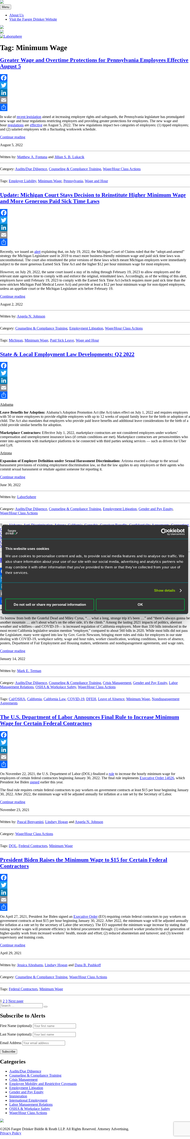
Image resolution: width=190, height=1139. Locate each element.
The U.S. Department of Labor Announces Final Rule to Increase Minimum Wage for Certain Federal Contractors (89, 720)
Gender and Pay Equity (156, 509)
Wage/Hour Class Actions (122, 169)
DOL (13, 846)
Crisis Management (117, 683)
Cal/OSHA (17, 699)
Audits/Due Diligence (31, 169)
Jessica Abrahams (30, 965)
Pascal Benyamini (30, 822)
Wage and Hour (96, 181)
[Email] (95, 100)
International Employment (28, 1100)
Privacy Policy (10, 1133)
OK (140, 604)
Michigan (16, 340)
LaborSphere (26, 497)
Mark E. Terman (29, 671)
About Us (16, 15)
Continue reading (12, 137)
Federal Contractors (33, 846)
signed (34, 782)
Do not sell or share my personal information (50, 604)
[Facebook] (95, 78)
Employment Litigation (86, 328)
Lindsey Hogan (56, 822)
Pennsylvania (73, 181)
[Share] (95, 107)
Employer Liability (22, 181)
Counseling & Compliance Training (75, 169)
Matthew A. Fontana (32, 157)
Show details (164, 590)
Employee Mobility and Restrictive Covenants (43, 1084)
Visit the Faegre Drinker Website (33, 19)
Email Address (10, 1043)
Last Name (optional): (16, 1034)
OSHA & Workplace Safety (55, 687)
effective (36, 125)
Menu (5, 7)
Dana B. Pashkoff (88, 965)
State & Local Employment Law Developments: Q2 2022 (67, 354)
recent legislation (29, 117)
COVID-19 (75, 699)
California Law (55, 699)
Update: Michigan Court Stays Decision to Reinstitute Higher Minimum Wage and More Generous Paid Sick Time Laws (93, 198)
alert (37, 252)
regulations (16, 125)
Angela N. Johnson (31, 316)
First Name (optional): (16, 1026)
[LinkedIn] (95, 92)
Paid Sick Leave (62, 340)
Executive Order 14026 (157, 778)
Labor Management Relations (31, 1104)
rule (111, 774)
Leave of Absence (111, 699)
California (34, 699)
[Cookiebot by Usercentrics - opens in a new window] (164, 531)
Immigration (18, 1096)
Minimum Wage (50, 181)
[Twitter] (95, 85)
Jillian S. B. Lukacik (69, 157)
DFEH (91, 699)
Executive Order (85, 916)
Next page (15, 1001)
